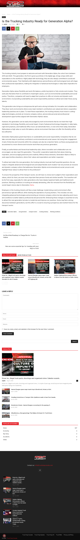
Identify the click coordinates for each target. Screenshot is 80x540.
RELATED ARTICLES (9, 255)
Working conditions (55, 211)
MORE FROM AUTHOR (24, 255)
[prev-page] (3, 283)
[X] (8, 29)
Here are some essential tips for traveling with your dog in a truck (22, 247)
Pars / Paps (26, 9)
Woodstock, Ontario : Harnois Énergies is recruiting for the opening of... (31, 405)
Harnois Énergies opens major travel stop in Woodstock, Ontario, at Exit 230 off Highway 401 (39, 277)
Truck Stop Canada (27, 535)
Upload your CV (17, 9)
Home (4, 9)
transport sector (33, 211)
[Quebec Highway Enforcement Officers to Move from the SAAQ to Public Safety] (66, 266)
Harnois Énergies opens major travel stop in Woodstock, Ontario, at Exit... (31, 389)
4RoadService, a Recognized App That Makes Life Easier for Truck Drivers (31, 413)
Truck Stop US (50, 535)
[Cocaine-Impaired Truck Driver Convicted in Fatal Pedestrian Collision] (7, 512)
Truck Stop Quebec (40, 535)
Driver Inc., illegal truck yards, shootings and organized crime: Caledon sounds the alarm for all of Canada (13, 277)
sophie (5, 24)
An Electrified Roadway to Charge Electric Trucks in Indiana (19, 236)
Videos (41, 9)
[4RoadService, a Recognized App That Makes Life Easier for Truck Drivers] (6, 415)
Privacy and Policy (68, 535)
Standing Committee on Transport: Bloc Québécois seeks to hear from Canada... (33, 397)
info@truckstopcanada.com (44, 465)
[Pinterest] (13, 29)
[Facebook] (4, 29)
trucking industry (43, 211)
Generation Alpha (12, 211)
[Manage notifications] (4, 535)
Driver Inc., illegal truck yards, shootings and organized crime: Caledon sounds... (31, 378)
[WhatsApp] (17, 29)
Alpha (32, 185)
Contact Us (48, 9)
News (34, 9)
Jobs (9, 9)
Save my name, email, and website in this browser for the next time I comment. (29, 329)
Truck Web (59, 535)
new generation (23, 211)
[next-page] (6, 283)
